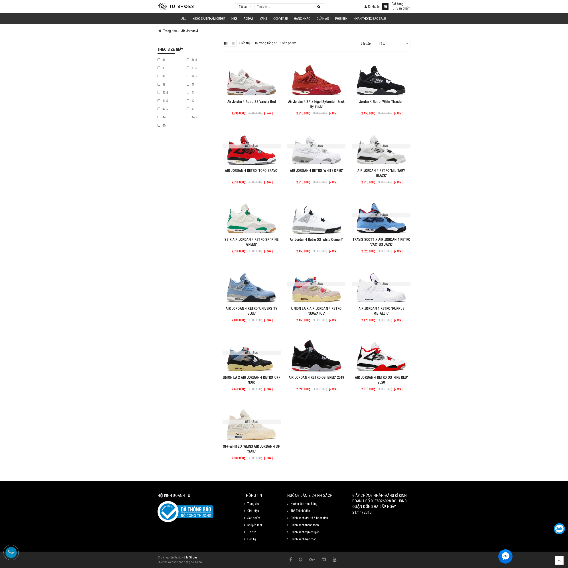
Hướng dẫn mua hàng (304, 503)
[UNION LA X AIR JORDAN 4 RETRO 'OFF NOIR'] (252, 353)
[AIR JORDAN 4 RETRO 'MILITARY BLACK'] (381, 146)
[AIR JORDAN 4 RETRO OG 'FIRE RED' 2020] (381, 353)
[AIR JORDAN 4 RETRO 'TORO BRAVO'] (252, 146)
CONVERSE (280, 19)
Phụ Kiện (341, 19)
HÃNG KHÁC (302, 19)
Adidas (249, 19)
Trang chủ (253, 503)
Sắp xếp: (366, 43)
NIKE (234, 19)
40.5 (165, 93)
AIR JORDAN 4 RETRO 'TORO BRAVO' (251, 170)
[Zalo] (559, 528)
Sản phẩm (253, 518)
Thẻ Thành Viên (300, 511)
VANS (263, 19)
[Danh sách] (233, 43)
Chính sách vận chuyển (305, 532)
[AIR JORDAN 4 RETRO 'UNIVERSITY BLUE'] (252, 284)
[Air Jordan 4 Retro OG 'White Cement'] (316, 215)
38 (164, 76)
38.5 (194, 76)
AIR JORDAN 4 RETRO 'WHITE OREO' (316, 170)
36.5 (194, 60)
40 (193, 84)
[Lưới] (226, 43)
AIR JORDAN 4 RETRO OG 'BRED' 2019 (316, 377)
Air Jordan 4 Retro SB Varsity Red (251, 102)
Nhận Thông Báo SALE (370, 19)
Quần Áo (323, 19)
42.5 (165, 109)
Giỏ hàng (397, 4)
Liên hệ (251, 539)
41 (193, 93)
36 (164, 60)
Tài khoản (373, 6)
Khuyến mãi (254, 525)
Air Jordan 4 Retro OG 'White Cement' (316, 239)
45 (164, 125)
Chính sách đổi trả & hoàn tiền (309, 518)
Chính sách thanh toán (305, 525)
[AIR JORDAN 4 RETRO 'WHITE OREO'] (316, 146)
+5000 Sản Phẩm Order (209, 19)
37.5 (194, 68)
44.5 (194, 117)
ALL (183, 19)
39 (164, 84)
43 (193, 109)
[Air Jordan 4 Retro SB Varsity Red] (252, 77)
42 (193, 101)
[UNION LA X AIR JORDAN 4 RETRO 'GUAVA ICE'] (316, 284)
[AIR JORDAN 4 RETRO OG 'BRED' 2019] (316, 353)
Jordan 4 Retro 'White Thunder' (381, 102)
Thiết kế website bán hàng (174, 562)
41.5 (165, 101)
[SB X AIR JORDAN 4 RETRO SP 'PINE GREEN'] (252, 215)
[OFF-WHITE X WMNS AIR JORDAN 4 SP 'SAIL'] (252, 422)
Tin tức (251, 532)
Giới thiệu (253, 511)
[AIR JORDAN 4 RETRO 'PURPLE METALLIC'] (381, 284)
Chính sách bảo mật (303, 539)
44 (164, 117)
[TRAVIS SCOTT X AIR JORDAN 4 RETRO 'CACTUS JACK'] (381, 215)
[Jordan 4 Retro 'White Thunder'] (381, 77)
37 (164, 68)
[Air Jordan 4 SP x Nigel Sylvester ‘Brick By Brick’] (316, 77)
